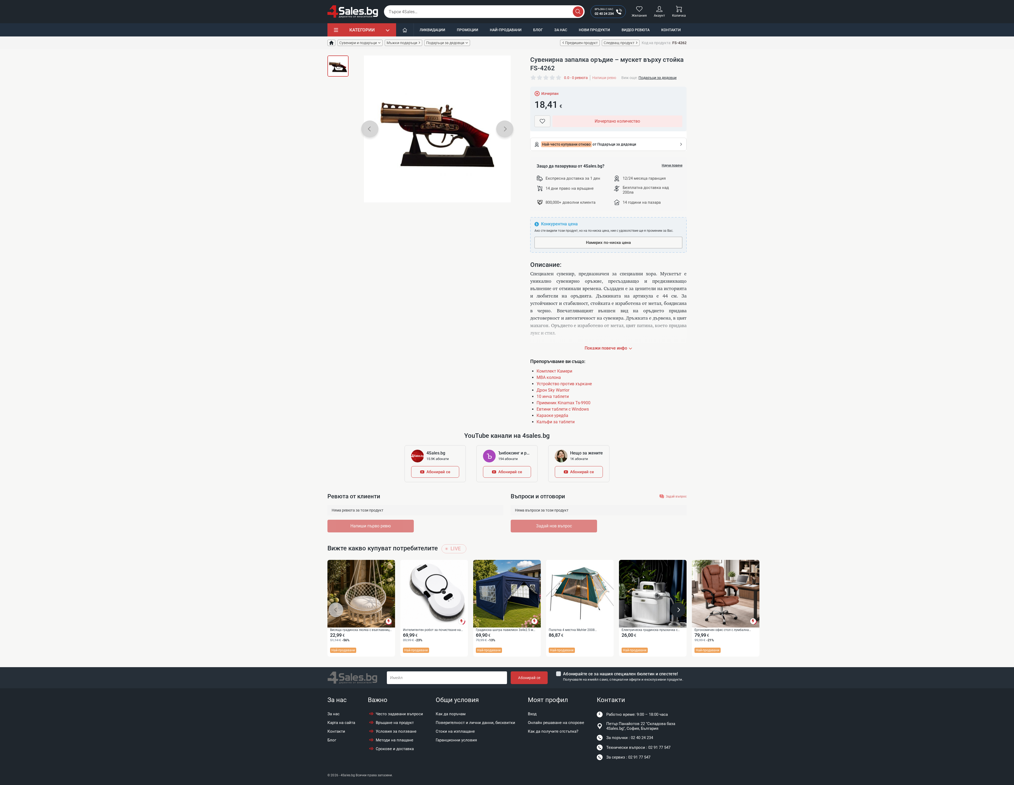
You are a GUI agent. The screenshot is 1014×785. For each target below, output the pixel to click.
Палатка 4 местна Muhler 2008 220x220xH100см (572, 630)
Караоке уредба (552, 415)
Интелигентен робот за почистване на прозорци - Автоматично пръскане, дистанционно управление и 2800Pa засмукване (432, 630)
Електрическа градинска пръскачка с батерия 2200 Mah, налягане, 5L (650, 630)
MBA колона (549, 377)
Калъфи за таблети (556, 421)
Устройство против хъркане (564, 383)
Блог (538, 30)
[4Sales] (352, 11)
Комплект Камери (554, 371)
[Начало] (405, 29)
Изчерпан (549, 93)
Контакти (671, 30)
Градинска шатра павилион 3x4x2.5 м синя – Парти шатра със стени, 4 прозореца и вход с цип (504, 630)
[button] (369, 128)
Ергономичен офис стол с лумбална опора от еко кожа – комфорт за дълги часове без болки (723, 630)
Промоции (467, 30)
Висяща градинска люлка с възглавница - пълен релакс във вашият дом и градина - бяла (360, 630)
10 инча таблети (553, 396)
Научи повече (672, 165)
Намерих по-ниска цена (608, 242)
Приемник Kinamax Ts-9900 (563, 402)
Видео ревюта (636, 30)
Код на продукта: (656, 43)
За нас (560, 30)
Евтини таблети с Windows (563, 409)
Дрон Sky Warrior (553, 390)
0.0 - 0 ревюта (576, 78)
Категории (362, 29)
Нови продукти (594, 30)
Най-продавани (506, 30)
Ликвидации (432, 30)
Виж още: (629, 78)
